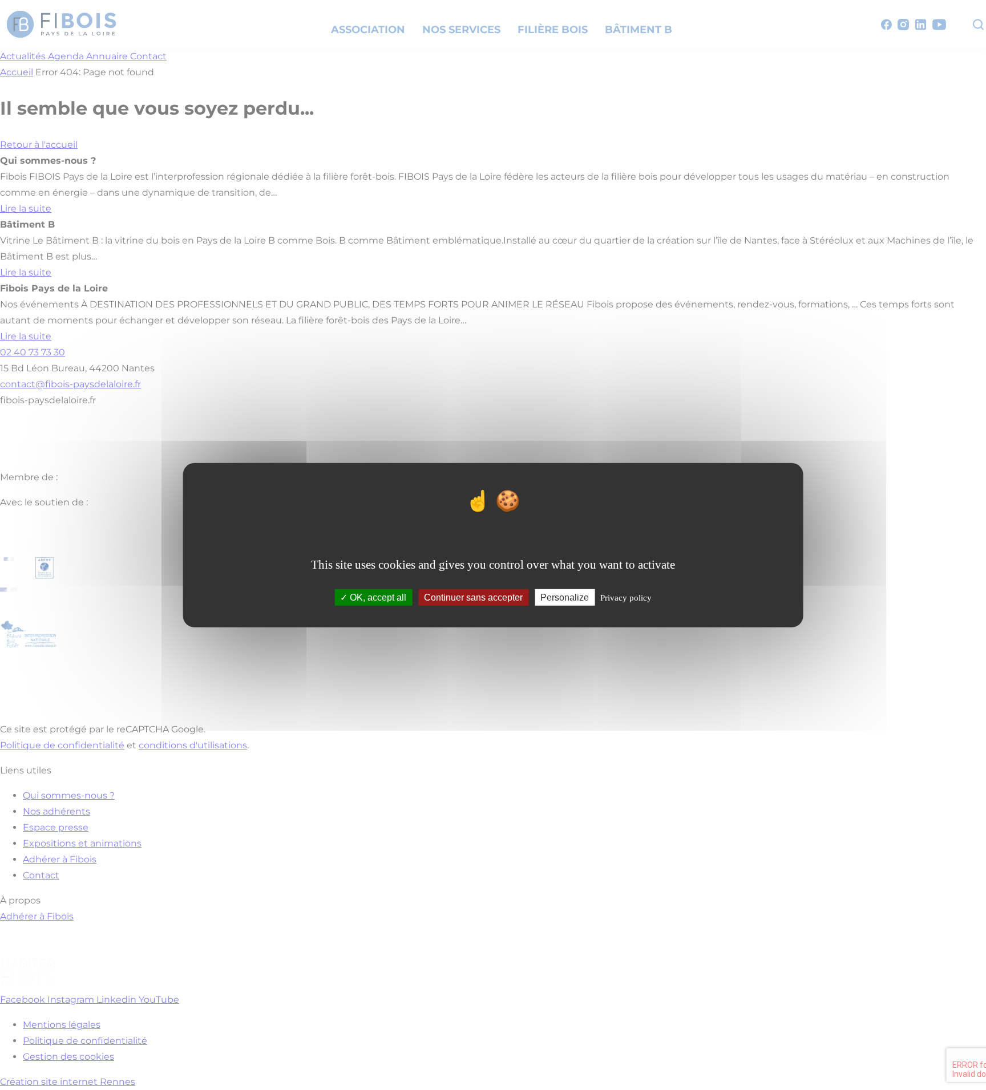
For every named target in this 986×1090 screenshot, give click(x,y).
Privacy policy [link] (626, 597)
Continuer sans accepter (473, 597)
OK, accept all (376, 597)
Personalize (564, 597)
